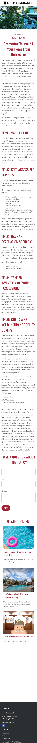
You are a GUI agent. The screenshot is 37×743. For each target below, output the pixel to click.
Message (4, 491)
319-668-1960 (10, 713)
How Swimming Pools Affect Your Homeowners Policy (15, 596)
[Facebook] (3, 725)
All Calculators (6, 738)
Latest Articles (5, 734)
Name (3, 467)
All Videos (4, 736)
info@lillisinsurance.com (8, 722)
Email (3, 479)
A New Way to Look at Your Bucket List (18, 636)
